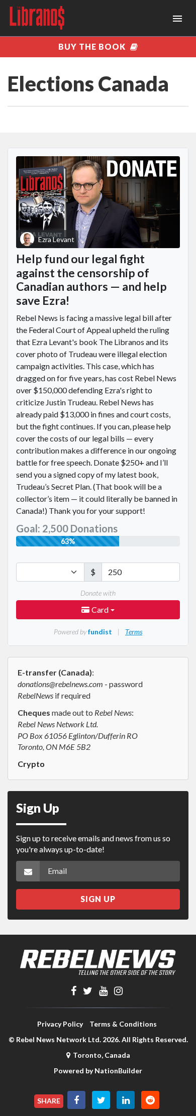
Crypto (31, 763)
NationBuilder (118, 1070)
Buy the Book (93, 46)
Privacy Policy (60, 1024)
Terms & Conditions (123, 1024)
